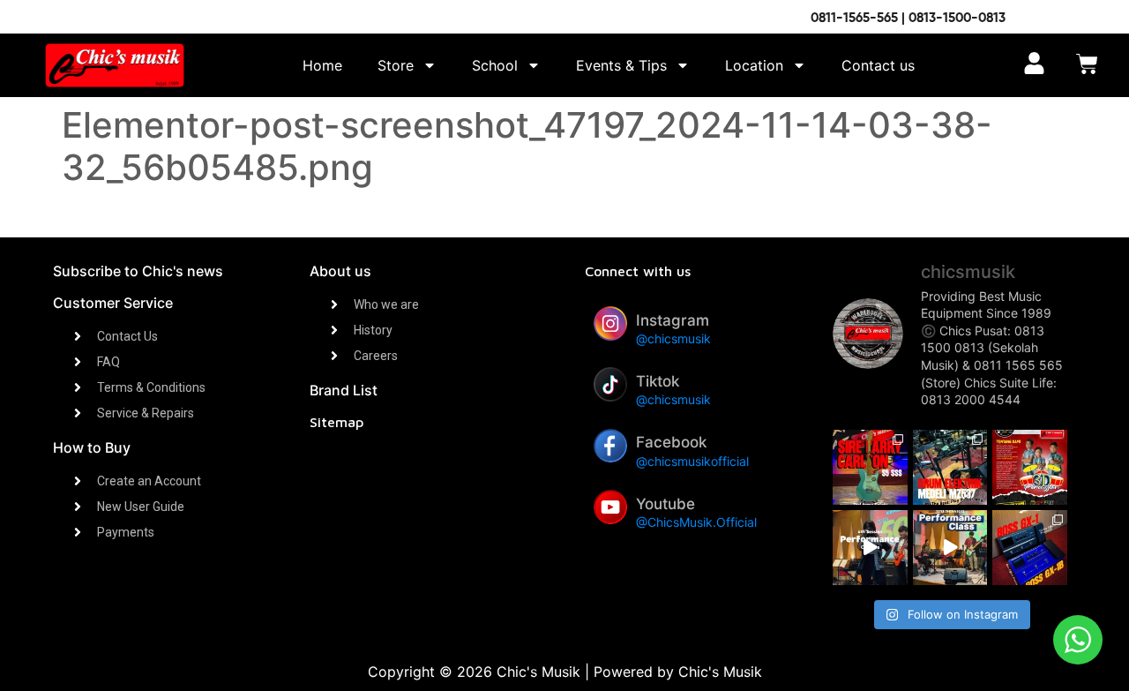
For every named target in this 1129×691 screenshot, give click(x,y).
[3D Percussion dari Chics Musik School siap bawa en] (1029, 467)
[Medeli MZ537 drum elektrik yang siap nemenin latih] (950, 467)
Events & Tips (621, 65)
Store (396, 65)
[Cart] (1087, 65)
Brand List (344, 390)
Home (322, 65)
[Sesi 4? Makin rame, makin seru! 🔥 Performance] (870, 547)
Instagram (672, 320)
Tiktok (657, 381)
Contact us (878, 65)
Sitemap (336, 422)
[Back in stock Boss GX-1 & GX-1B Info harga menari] (1029, 547)
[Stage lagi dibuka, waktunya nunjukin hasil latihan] (950, 547)
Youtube (665, 504)
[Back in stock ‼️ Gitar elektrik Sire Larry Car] (870, 467)
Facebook (671, 442)
